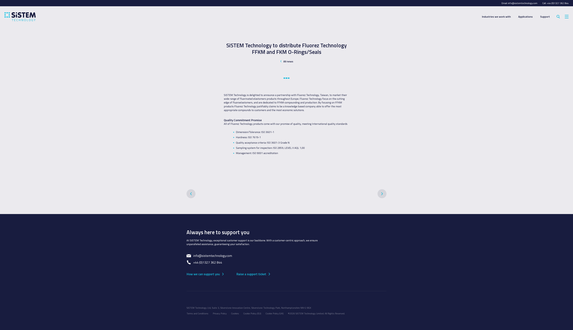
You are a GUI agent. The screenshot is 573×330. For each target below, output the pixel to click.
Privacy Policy (220, 313)
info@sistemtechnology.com (522, 3)
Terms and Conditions (197, 313)
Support (545, 17)
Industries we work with (496, 17)
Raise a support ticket (251, 274)
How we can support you (203, 274)
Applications (525, 17)
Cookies (235, 313)
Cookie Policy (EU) (252, 313)
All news (288, 61)
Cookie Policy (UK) (275, 313)
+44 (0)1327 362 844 (558, 3)
